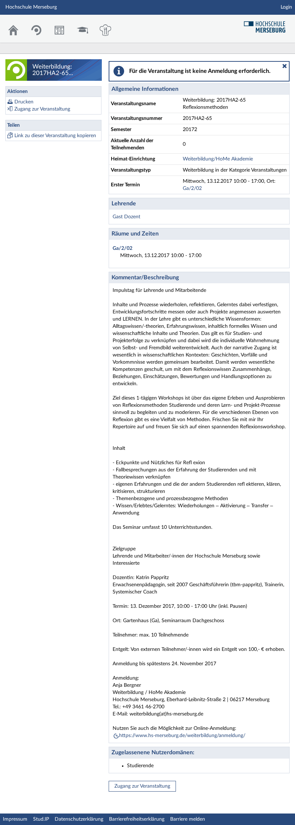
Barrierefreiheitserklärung (136, 819)
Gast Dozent (126, 216)
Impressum (15, 819)
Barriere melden (187, 819)
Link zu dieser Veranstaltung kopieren (55, 135)
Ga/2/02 (192, 188)
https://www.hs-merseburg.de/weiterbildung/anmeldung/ (182, 735)
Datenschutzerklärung (79, 819)
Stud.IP (41, 819)
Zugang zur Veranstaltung (42, 109)
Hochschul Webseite (267, 24)
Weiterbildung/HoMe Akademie (218, 159)
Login (286, 7)
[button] (284, 66)
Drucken (23, 101)
